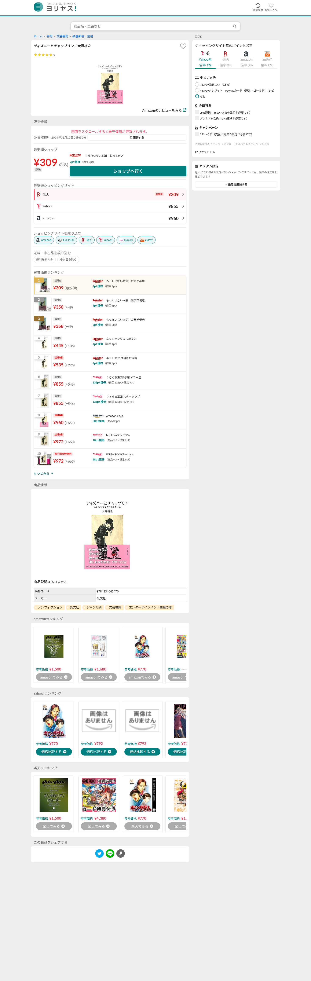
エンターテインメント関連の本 (150, 607)
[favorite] (183, 46)
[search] (235, 26)
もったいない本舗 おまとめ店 (104, 155)
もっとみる (42, 473)
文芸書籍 (62, 36)
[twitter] (99, 854)
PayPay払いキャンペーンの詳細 (214, 143)
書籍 (49, 36)
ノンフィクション (50, 607)
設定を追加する (237, 184)
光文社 (74, 607)
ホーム (38, 36)
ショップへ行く (128, 171)
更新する (138, 137)
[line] (110, 854)
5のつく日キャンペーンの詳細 (253, 143)
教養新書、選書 (82, 36)
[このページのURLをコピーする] (120, 853)
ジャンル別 (94, 607)
